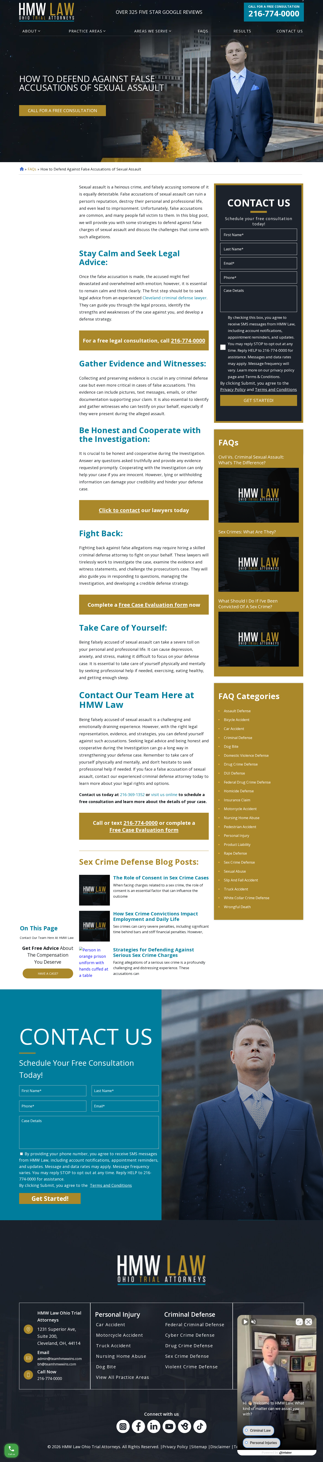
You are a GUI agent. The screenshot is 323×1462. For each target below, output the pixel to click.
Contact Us (290, 31)
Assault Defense (237, 711)
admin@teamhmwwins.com (59, 1358)
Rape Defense (235, 853)
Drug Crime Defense (241, 764)
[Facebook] (138, 1427)
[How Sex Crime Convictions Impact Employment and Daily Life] (94, 926)
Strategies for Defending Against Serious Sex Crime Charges (153, 952)
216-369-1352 (132, 794)
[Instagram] (123, 1427)
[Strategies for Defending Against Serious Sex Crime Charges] (94, 962)
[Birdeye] (184, 1427)
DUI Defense (234, 773)
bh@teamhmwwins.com (56, 1364)
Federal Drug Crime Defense (247, 782)
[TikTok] (200, 1427)
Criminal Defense (238, 737)
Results (242, 31)
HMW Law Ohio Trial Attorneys (91, 1446)
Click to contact (119, 510)
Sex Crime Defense (239, 862)
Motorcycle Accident (240, 808)
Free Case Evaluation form (153, 604)
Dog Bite (231, 746)
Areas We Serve (151, 31)
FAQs (203, 31)
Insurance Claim (237, 800)
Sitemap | (200, 1446)
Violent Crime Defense (191, 1367)
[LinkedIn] (153, 1427)
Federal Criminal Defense (195, 1324)
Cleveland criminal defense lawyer (175, 297)
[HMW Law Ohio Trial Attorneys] (46, 12)
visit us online (164, 794)
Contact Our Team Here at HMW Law (47, 938)
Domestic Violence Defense (246, 755)
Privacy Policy (233, 389)
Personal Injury (236, 835)
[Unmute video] (245, 1321)
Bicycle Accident (236, 719)
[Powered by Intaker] (285, 1452)
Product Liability (237, 844)
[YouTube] (169, 1427)
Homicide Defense (239, 791)
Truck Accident (236, 889)
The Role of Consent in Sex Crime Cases (161, 877)
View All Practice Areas (122, 1377)
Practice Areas (85, 31)
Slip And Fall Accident (241, 880)
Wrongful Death (237, 906)
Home (21, 169)
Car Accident (234, 728)
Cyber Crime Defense (190, 1335)
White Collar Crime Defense (246, 897)
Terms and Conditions (276, 389)
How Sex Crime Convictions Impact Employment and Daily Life (155, 916)
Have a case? (48, 973)
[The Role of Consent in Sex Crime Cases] (94, 890)
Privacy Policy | (176, 1446)
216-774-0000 (274, 13)
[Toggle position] (299, 1321)
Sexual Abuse (235, 871)
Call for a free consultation (273, 7)
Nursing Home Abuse (241, 817)
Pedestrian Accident (240, 826)
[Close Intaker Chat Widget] (308, 1321)
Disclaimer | (222, 1446)
